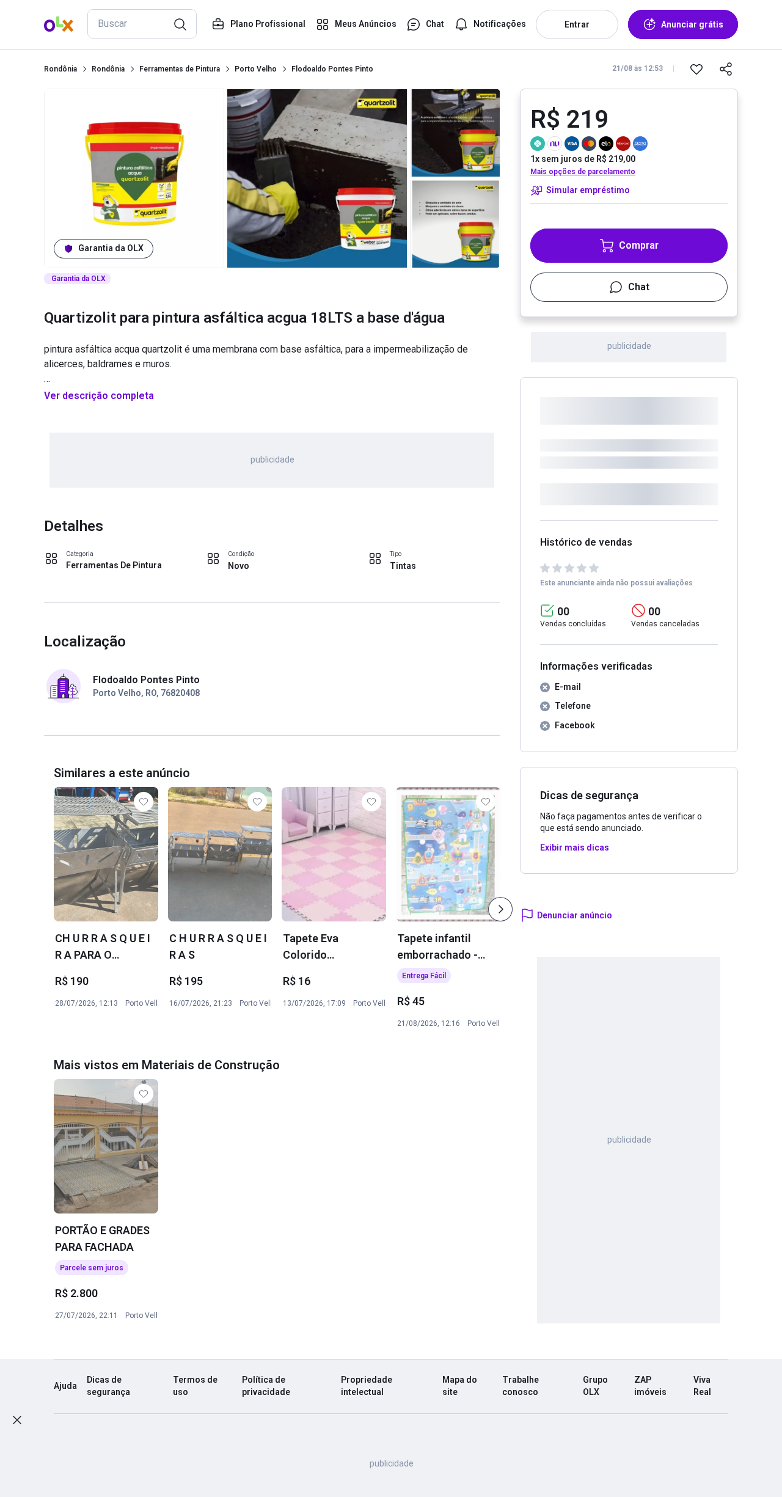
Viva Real (702, 1386)
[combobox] (142, 24)
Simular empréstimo (588, 190)
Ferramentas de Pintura (179, 69)
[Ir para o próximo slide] (500, 909)
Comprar (639, 245)
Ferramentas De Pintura (114, 565)
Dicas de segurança (108, 1386)
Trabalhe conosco (520, 1386)
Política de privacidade (266, 1386)
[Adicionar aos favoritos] (696, 69)
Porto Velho (256, 69)
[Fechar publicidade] (17, 1420)
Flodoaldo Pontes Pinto (332, 69)
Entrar (577, 24)
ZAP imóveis (650, 1386)
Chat (638, 287)
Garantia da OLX (111, 248)
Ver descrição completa (99, 395)
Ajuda (65, 1386)
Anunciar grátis (692, 24)
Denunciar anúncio (574, 915)
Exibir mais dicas (574, 847)
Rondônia (60, 69)
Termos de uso (195, 1386)
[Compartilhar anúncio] (726, 69)
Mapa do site (459, 1386)
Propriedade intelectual (366, 1386)
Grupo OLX (595, 1386)
